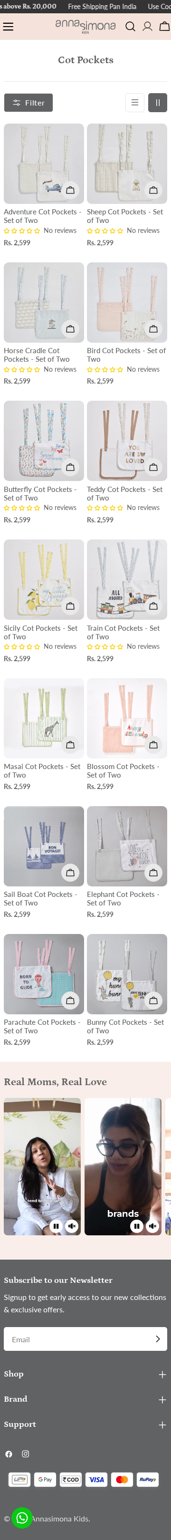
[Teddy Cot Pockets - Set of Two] (127, 441)
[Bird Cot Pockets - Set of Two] (127, 302)
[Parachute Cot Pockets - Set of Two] (44, 974)
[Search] (130, 26)
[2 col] (157, 102)
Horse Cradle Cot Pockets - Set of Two (37, 354)
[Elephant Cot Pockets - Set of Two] (127, 846)
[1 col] (134, 102)
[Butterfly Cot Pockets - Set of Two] (44, 441)
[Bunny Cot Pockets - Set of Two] (127, 974)
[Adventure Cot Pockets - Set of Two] (44, 164)
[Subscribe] (157, 1339)
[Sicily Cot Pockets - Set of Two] (44, 579)
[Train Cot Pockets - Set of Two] (127, 579)
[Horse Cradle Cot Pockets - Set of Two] (44, 302)
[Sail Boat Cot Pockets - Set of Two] (44, 846)
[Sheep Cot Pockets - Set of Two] (127, 164)
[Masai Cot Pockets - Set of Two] (44, 718)
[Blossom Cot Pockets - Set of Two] (127, 718)
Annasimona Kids (59, 1518)
